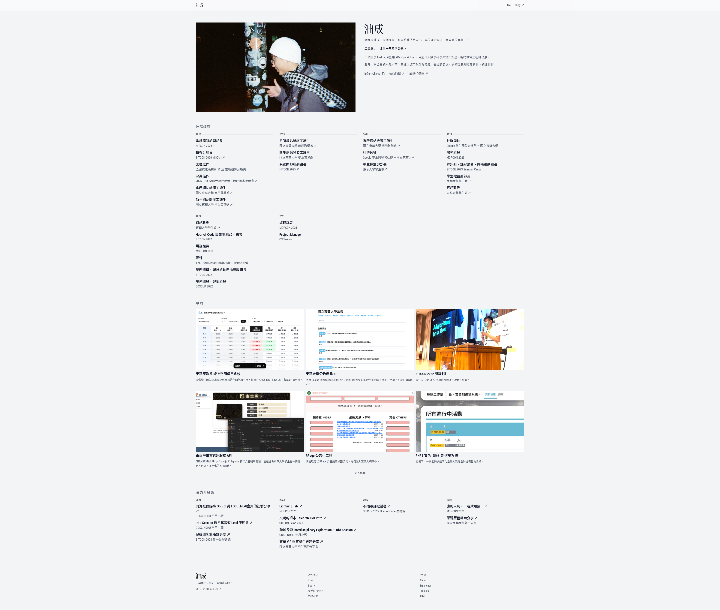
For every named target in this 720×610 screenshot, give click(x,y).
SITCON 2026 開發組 (210, 157)
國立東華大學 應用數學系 (214, 193)
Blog (311, 585)
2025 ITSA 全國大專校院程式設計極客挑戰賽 (226, 181)
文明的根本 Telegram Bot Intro (303, 518)
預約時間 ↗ (397, 73)
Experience (425, 585)
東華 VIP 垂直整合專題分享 (301, 542)
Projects (424, 590)
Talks (422, 596)
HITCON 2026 (205, 146)
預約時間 (313, 596)
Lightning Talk (290, 506)
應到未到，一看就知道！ (467, 506)
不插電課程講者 (377, 506)
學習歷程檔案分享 (462, 518)
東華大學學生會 (375, 169)
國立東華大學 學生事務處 (214, 204)
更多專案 (360, 472)
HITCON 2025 (289, 169)
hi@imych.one (372, 73)
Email (311, 580)
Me (509, 5)
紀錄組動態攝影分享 (213, 534)
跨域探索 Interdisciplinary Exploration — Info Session (318, 530)
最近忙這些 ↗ (418, 73)
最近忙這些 (315, 590)
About (423, 580)
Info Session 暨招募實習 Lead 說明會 (224, 523)
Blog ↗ (519, 5)
